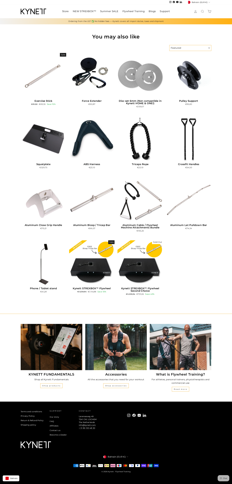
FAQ (52, 421)
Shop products (51, 386)
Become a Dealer (58, 435)
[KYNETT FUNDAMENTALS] (51, 347)
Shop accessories (116, 386)
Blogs (152, 11)
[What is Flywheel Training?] (180, 347)
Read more (180, 389)
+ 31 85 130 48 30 (87, 428)
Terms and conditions (31, 411)
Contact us (55, 430)
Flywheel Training (133, 11)
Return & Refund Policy (32, 420)
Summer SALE (109, 11)
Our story (54, 417)
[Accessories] (116, 347)
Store (65, 11)
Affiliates (54, 426)
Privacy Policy (28, 416)
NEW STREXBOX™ (84, 11)
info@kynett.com (87, 425)
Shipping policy (28, 425)
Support (165, 11)
